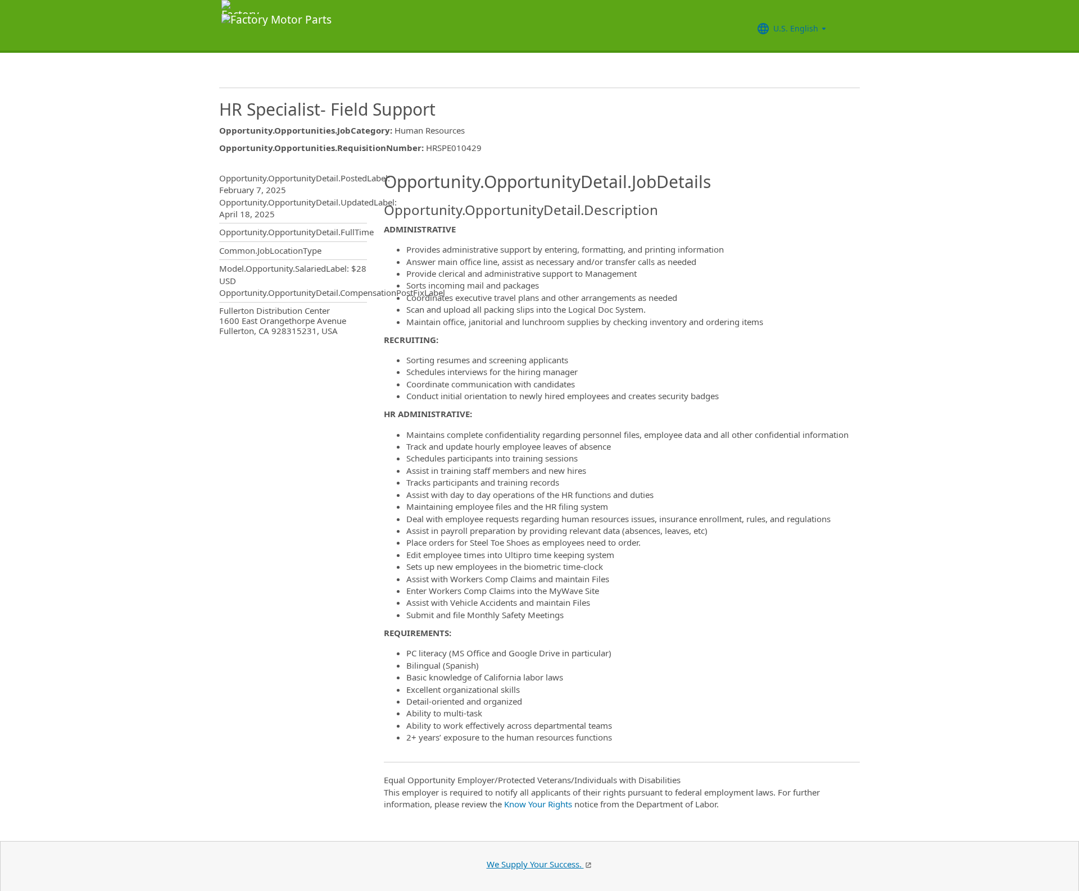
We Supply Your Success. (535, 864)
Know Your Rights (538, 804)
